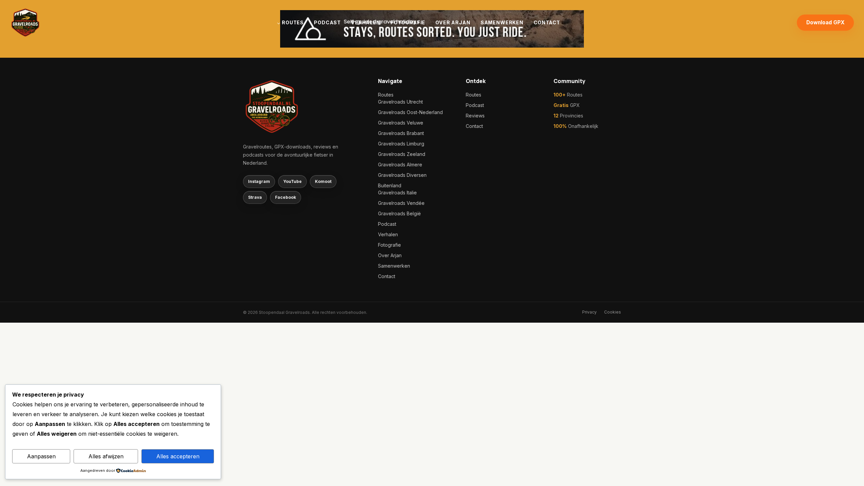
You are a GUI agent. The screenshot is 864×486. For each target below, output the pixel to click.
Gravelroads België (399, 213)
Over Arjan (452, 22)
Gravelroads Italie (397, 192)
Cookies (612, 312)
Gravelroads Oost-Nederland (410, 112)
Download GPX (825, 22)
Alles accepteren (177, 456)
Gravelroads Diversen (402, 175)
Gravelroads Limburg (401, 143)
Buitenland (389, 185)
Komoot (323, 181)
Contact (547, 22)
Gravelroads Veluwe (400, 123)
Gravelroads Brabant (401, 133)
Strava (255, 197)
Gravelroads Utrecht (400, 102)
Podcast (327, 22)
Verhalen (365, 22)
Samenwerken (502, 22)
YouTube (292, 181)
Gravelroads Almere (400, 164)
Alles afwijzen (106, 456)
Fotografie (407, 22)
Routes (293, 22)
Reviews (475, 115)
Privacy (589, 312)
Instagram (259, 181)
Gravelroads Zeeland (401, 154)
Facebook (285, 197)
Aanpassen (41, 456)
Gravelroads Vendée (401, 203)
